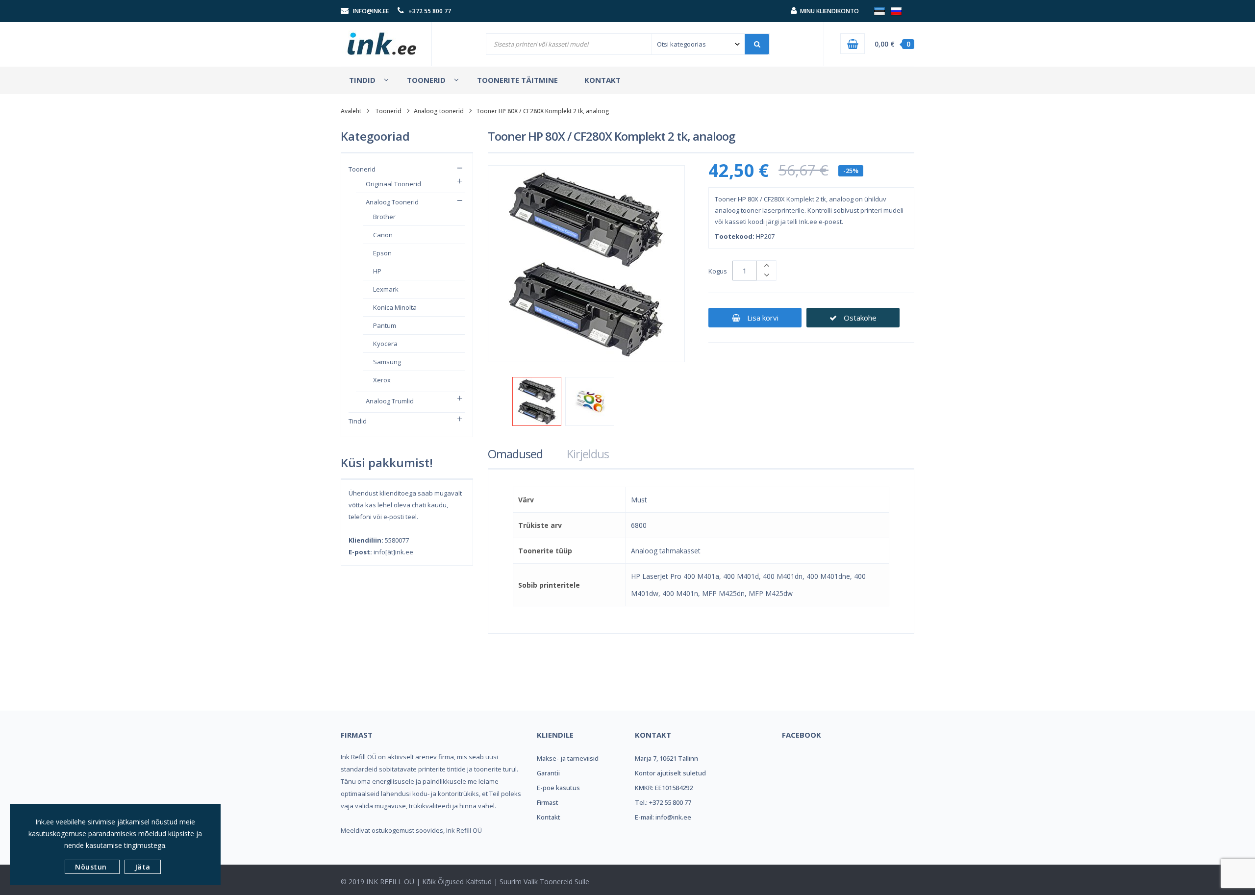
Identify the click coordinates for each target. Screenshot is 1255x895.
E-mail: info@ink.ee (663, 817)
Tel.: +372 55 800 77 (663, 802)
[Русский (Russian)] (896, 10)
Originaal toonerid (393, 183)
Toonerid (388, 111)
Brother (384, 216)
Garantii (548, 773)
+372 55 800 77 (429, 11)
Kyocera (385, 343)
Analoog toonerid (439, 111)
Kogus (717, 271)
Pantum (384, 325)
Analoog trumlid (390, 401)
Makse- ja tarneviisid (568, 758)
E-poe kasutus (558, 787)
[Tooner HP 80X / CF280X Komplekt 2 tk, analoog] (536, 401)
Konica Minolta (395, 307)
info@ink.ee (371, 11)
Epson (382, 253)
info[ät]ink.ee (393, 551)
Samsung (387, 361)
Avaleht (351, 111)
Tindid (358, 421)
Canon (383, 234)
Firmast (547, 802)
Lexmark (386, 289)
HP (377, 271)
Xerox (382, 379)
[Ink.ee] (382, 39)
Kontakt (548, 817)
